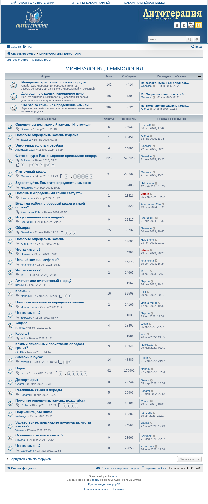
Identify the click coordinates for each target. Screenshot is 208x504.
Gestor (19, 383)
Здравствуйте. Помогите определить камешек (53, 183)
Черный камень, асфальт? (37, 260)
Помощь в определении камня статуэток (48, 193)
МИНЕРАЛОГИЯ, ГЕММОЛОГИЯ (104, 68)
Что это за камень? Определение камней (55, 105)
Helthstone (147, 183)
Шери (144, 323)
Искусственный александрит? (39, 217)
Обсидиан (23, 228)
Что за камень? (28, 249)
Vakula (19, 430)
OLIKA (19, 352)
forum (115, 476)
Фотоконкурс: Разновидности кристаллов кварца (56, 156)
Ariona (145, 108)
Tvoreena (27, 198)
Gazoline (146, 85)
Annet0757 (27, 243)
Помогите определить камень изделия (47, 135)
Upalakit (26, 254)
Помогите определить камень (39, 239)
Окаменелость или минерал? (39, 435)
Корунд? (22, 333)
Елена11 (146, 125)
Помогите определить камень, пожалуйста (50, 400)
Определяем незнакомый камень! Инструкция (53, 124)
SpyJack (20, 439)
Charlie (145, 401)
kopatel (25, 394)
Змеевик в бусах (29, 357)
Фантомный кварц (30, 171)
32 (47, 165)
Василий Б (27, 221)
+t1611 (25, 275)
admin (145, 193)
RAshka (20, 327)
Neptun (145, 281)
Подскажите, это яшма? (34, 412)
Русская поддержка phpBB (104, 484)
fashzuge (21, 416)
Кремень (22, 291)
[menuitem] (27, 47)
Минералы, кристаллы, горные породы (53, 82)
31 (42, 165)
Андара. (21, 323)
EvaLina (26, 139)
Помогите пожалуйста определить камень (49, 302)
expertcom (27, 450)
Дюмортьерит (26, 380)
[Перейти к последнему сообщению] (153, 125)
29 (31, 165)
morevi (19, 284)
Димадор (26, 317)
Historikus (27, 187)
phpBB (96, 479)
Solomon (26, 160)
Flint (143, 291)
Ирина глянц (29, 307)
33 (53, 165)
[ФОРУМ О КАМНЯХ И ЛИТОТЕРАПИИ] (32, 19)
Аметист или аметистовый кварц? (43, 281)
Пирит (20, 368)
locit (23, 338)
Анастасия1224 (25, 149)
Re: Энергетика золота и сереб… (163, 94)
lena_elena (27, 264)
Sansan (25, 129)
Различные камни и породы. (39, 390)
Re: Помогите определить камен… (165, 105)
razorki (25, 361)
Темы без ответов (16, 59)
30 (37, 165)
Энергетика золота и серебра (39, 145)
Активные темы (41, 59)
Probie (25, 405)
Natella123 (147, 344)
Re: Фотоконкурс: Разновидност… (165, 82)
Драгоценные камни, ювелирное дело (52, 93)
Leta (23, 373)
